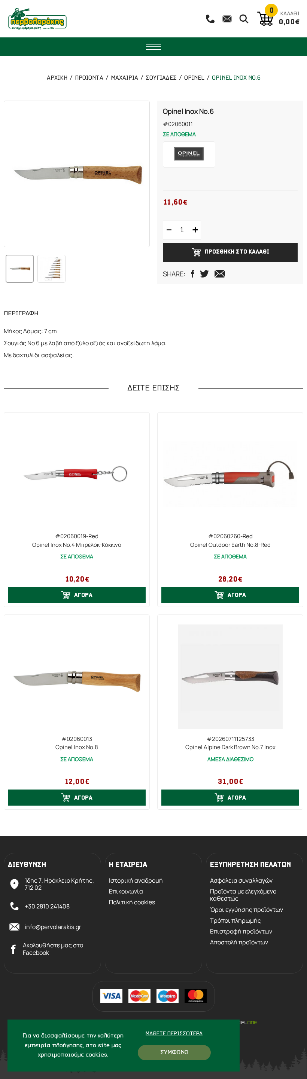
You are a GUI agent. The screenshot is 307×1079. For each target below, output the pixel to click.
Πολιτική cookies (132, 902)
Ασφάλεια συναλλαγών (241, 880)
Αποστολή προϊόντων (239, 942)
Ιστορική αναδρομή (136, 880)
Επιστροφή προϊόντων (241, 931)
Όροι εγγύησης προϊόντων (246, 909)
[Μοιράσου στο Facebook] (192, 274)
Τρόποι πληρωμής (235, 920)
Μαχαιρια (124, 78)
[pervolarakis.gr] (37, 19)
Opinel (194, 78)
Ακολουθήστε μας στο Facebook (53, 949)
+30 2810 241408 (47, 906)
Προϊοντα (89, 78)
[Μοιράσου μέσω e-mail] (220, 274)
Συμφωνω (174, 1052)
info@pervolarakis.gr (53, 927)
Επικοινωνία (126, 891)
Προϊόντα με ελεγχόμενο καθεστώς (243, 895)
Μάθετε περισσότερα (174, 1034)
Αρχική (57, 78)
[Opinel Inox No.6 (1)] (77, 174)
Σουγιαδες (161, 78)
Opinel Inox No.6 (236, 78)
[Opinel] (189, 154)
